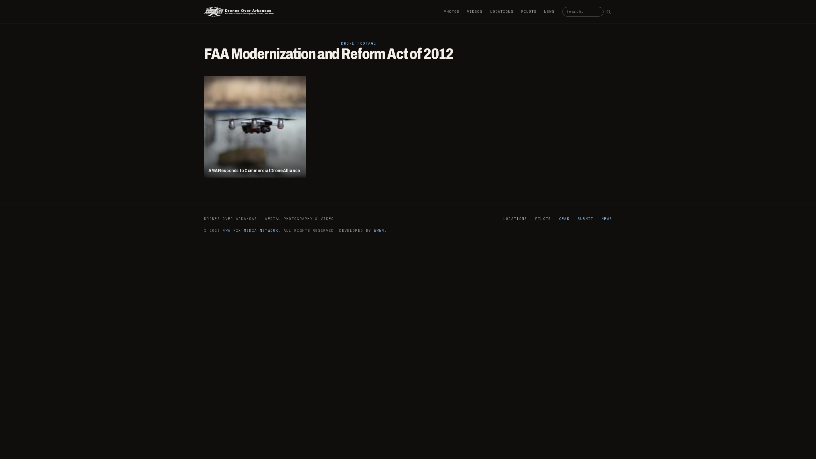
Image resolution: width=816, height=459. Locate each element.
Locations (502, 11)
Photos (451, 11)
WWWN (379, 230)
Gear (564, 218)
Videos (475, 11)
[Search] (608, 11)
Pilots (529, 11)
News (549, 11)
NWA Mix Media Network (250, 230)
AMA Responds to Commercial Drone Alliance (254, 170)
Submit (586, 218)
